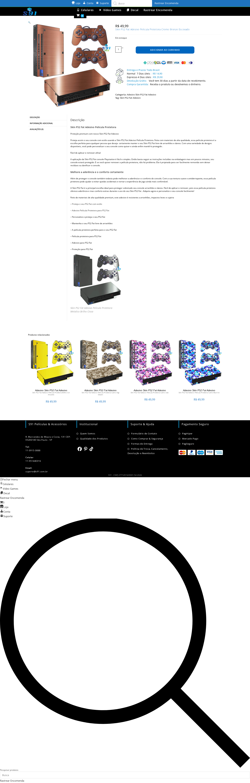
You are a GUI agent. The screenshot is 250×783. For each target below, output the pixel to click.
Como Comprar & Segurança (147, 438)
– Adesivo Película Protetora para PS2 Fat (89, 210)
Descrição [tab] (35, 117)
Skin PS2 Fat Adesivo (130, 97)
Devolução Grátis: (137, 80)
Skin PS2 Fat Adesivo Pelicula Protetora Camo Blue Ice (199, 393)
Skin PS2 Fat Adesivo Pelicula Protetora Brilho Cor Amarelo (51, 394)
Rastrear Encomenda (166, 3)
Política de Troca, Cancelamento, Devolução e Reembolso (148, 451)
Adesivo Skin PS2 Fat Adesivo (141, 94)
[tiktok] (91, 449)
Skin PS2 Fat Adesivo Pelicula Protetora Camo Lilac (150, 393)
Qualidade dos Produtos (94, 438)
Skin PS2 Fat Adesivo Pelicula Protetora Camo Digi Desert (100, 394)
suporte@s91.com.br (37, 471)
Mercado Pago (190, 438)
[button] (29, 22)
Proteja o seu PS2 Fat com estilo (87, 204)
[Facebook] (80, 449)
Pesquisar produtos (9, 770)
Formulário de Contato (144, 433)
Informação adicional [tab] (41, 123)
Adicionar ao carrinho (165, 49)
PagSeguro (188, 443)
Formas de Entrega (141, 443)
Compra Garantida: (138, 84)
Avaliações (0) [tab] (36, 129)
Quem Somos (87, 433)
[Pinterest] (85, 449)
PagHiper (187, 433)
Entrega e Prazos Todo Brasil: (143, 70)
